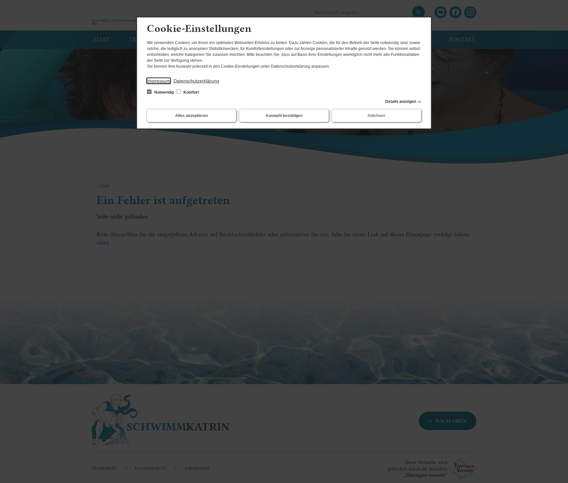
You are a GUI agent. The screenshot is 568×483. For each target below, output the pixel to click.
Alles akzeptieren (191, 115)
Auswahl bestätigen (284, 115)
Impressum (158, 80)
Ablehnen (376, 115)
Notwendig (164, 92)
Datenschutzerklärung (196, 80)
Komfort (190, 92)
